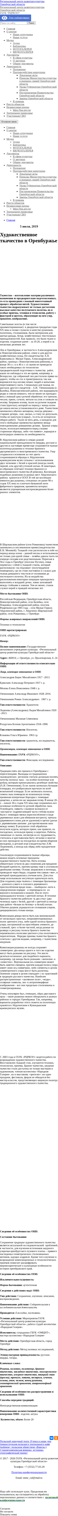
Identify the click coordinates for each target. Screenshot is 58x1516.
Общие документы (23, 63)
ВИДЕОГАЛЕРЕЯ (23, 52)
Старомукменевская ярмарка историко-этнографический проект (22, 1451)
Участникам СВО (16, 116)
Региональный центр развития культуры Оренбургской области (22, 3)
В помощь (18, 101)
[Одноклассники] (56, 1438)
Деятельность (13, 66)
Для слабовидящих (18, 17)
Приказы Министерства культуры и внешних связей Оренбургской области (38, 81)
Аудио (16, 43)
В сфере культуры (22, 57)
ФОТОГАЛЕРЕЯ (22, 49)
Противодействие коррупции (29, 72)
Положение (19, 69)
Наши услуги (20, 37)
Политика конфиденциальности (29, 1472)
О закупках (19, 60)
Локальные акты (28, 75)
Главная (10, 28)
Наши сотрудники (23, 34)
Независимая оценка (17, 107)
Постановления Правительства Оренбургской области (36, 94)
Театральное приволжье (19, 113)
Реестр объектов (15, 104)
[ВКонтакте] (51, 1438)
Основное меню (9, 122)
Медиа (10, 40)
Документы (12, 54)
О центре (11, 31)
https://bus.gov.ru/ (22, 110)
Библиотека (19, 46)
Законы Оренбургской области (36, 98)
